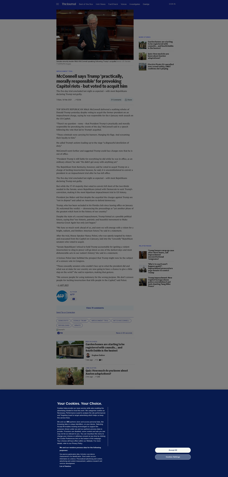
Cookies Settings (173, 457)
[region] (114, 433)
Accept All (173, 450)
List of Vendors (65, 466)
